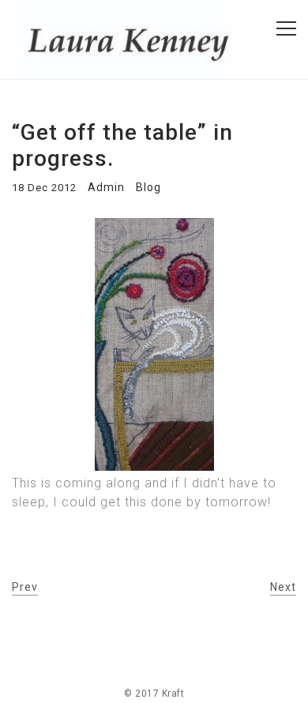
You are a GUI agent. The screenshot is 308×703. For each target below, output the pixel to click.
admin (106, 187)
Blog (148, 187)
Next (283, 587)
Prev (25, 587)
